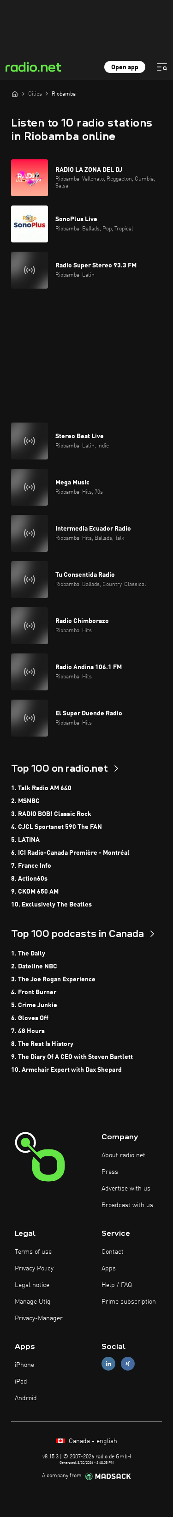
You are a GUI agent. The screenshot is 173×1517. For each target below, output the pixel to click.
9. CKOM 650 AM (35, 891)
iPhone (24, 1365)
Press (109, 1172)
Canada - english (92, 1441)
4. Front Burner (33, 992)
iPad (21, 1381)
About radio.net (123, 1155)
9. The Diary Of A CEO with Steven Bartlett (72, 1057)
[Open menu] (161, 67)
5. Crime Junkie (34, 1005)
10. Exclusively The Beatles (51, 904)
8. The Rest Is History (42, 1044)
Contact (112, 1252)
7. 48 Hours (28, 1031)
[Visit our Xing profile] (127, 1363)
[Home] (14, 93)
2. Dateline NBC (34, 966)
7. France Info (31, 866)
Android (26, 1398)
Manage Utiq (33, 1302)
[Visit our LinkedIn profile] (108, 1363)
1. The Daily (28, 953)
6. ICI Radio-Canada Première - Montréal (70, 853)
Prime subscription (128, 1302)
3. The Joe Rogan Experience (53, 979)
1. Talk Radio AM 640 (41, 788)
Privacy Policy (34, 1268)
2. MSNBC (25, 801)
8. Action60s (29, 879)
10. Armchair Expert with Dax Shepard (66, 1070)
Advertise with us (125, 1188)
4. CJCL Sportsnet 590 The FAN (56, 827)
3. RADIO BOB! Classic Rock (51, 814)
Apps (108, 1268)
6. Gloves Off (29, 1018)
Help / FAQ (116, 1285)
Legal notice (32, 1285)
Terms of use (33, 1252)
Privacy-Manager (39, 1318)
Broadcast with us (127, 1205)
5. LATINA (25, 840)
